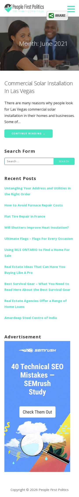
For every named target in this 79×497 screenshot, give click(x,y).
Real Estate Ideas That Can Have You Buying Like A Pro (34, 269)
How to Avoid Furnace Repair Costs (33, 205)
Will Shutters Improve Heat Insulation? (36, 227)
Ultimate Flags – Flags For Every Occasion (38, 238)
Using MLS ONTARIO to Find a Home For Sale (37, 252)
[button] (72, 9)
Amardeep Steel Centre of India (30, 317)
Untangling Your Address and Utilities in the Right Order (37, 191)
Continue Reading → (28, 133)
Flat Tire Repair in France (24, 216)
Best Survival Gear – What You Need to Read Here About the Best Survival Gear (37, 286)
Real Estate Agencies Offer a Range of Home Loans (35, 303)
